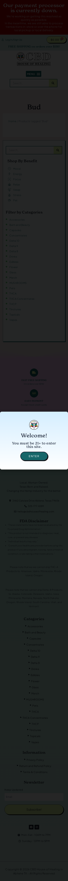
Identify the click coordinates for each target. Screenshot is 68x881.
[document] (34, 440)
